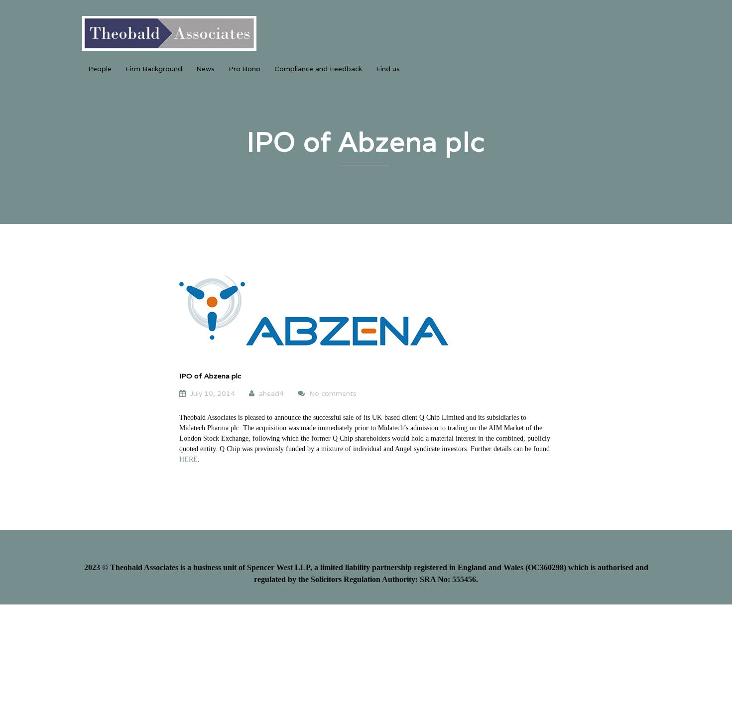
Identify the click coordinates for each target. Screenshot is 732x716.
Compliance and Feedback (318, 68)
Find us (388, 68)
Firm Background (153, 68)
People (100, 68)
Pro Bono (244, 68)
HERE (188, 459)
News (205, 68)
